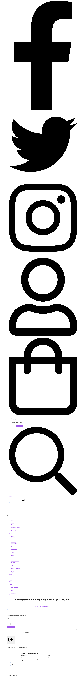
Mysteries (10, 580)
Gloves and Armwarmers (15, 524)
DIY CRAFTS (13, 562)
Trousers (12, 555)
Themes (10, 584)
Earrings (12, 575)
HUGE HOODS (13, 542)
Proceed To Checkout (45, 606)
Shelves (12, 571)
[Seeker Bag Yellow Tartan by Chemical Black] (8, 612)
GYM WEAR (13, 537)
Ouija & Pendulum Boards (15, 568)
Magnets (12, 565)
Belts (12, 521)
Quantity (8, 623)
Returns (12, 590)
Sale (10, 581)
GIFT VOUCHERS (12, 582)
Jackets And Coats (14, 543)
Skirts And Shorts (14, 549)
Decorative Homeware (15, 561)
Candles (12, 559)
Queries (12, 588)
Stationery (13, 572)
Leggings (12, 545)
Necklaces (13, 577)
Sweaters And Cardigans (15, 550)
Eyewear (12, 523)
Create (15, 675)
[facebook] (43, 109)
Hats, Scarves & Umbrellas (15, 527)
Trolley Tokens (13, 530)
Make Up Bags (13, 528)
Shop (16, 603)
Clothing (10, 534)
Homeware (11, 558)
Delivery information (14, 587)
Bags (12, 520)
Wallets (12, 531)
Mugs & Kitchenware (14, 566)
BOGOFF (10, 533)
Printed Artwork (14, 569)
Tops (12, 553)
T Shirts (12, 552)
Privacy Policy (13, 593)
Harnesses (13, 539)
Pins (11, 578)
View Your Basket (38, 606)
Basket (13, 425)
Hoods (12, 540)
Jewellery (11, 574)
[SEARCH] (23, 500)
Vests (12, 556)
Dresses (12, 536)
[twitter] (43, 178)
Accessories (11, 518)
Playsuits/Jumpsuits (14, 547)
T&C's (10, 585)
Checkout (20, 425)
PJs (11, 546)
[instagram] (43, 256)
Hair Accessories (14, 526)
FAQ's (12, 591)
